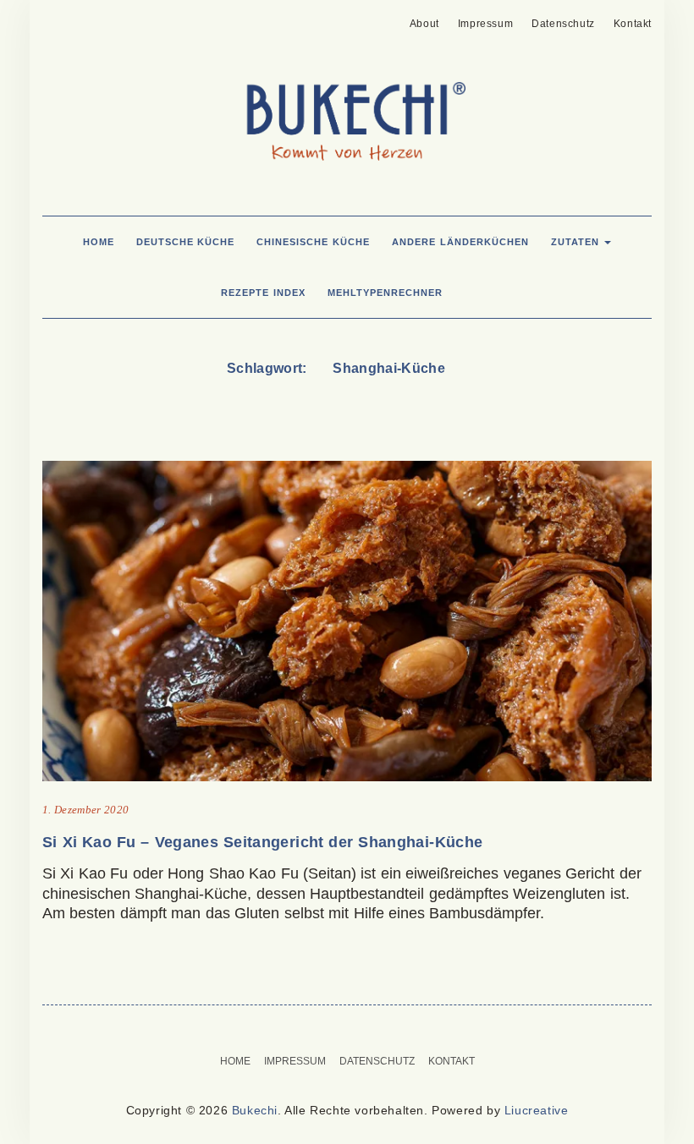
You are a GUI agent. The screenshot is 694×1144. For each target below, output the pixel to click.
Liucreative (536, 1110)
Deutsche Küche (185, 242)
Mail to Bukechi (79, 18)
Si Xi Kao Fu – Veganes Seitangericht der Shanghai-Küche (262, 842)
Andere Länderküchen (460, 242)
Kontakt (633, 24)
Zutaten (577, 242)
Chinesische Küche (313, 242)
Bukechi (255, 1110)
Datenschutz (563, 24)
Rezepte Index (263, 292)
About (424, 24)
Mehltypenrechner (385, 292)
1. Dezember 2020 (85, 809)
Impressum (485, 24)
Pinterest (52, 18)
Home (98, 242)
